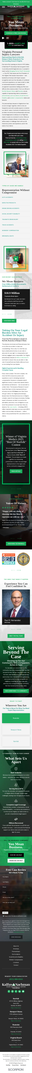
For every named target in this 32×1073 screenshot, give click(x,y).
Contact (16, 965)
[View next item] (9, 314)
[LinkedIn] (19, 991)
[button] (7, 38)
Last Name (5, 882)
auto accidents (15, 95)
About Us (16, 946)
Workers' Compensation (16, 960)
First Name (5, 877)
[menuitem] (8, 1065)
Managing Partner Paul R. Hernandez (20, 71)
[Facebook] (9, 991)
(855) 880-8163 (16, 979)
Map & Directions (16, 1008)
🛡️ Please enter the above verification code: (15, 916)
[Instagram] (12, 991)
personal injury (6, 95)
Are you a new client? (8, 897)
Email (4, 892)
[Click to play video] (16, 258)
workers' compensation (16, 98)
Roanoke (20, 91)
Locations (16, 962)
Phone (4, 887)
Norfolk (4, 91)
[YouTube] (23, 991)
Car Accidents (16, 954)
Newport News (11, 91)
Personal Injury (16, 951)
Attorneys (16, 949)
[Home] (16, 6)
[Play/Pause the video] (3, 38)
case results (13, 407)
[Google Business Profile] (16, 991)
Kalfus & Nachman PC (23, 357)
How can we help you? (9, 902)
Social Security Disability (16, 957)
